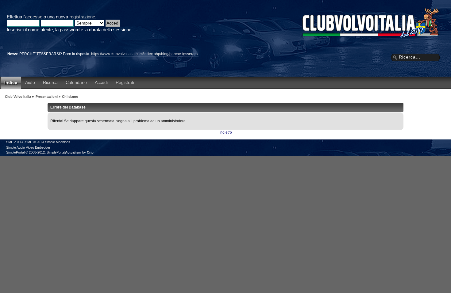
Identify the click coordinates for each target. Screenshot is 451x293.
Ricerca (50, 82)
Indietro (225, 132)
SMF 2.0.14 (14, 142)
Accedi (101, 82)
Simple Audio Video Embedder (28, 147)
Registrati (125, 82)
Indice (10, 82)
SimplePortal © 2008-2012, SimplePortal (35, 152)
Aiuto (30, 82)
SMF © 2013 (34, 142)
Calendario (76, 82)
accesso (33, 16)
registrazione (82, 16)
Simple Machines (57, 142)
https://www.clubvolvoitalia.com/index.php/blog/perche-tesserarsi (145, 54)
